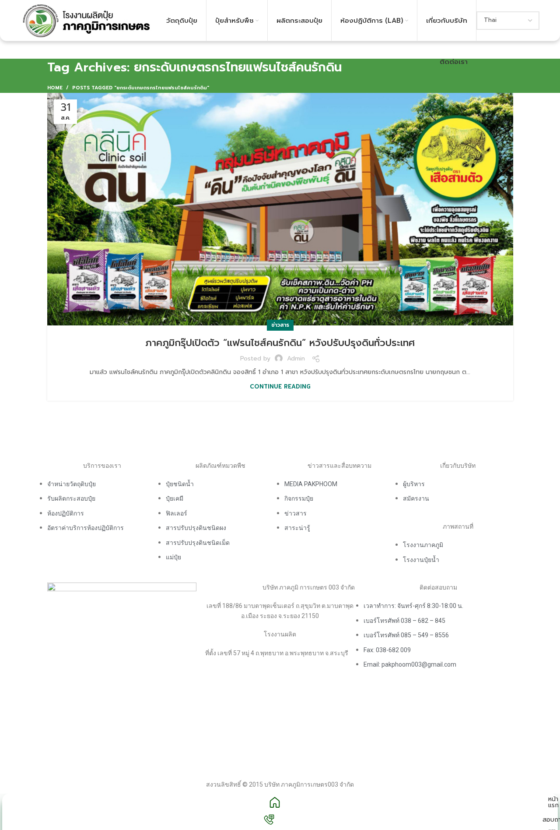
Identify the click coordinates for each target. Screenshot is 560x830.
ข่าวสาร (280, 325)
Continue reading (280, 386)
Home (55, 88)
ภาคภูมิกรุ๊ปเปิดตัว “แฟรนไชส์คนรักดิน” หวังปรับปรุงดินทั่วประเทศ (280, 343)
